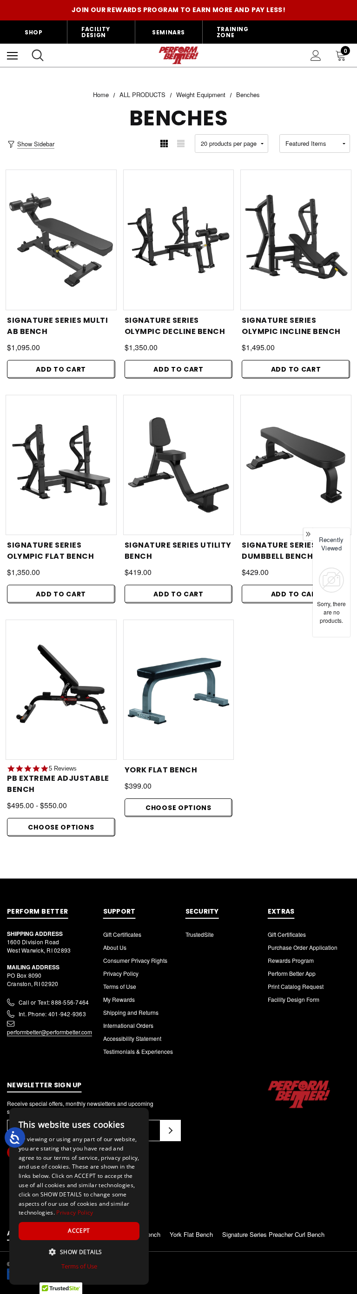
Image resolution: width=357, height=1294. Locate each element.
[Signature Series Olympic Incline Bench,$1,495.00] (296, 239)
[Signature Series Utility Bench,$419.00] (178, 465)
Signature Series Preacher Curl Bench (273, 1234)
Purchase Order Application (302, 947)
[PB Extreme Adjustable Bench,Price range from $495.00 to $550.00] (61, 689)
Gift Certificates (122, 934)
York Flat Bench (191, 1234)
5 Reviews (63, 768)
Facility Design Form (293, 999)
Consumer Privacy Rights (135, 960)
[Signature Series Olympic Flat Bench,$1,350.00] (61, 465)
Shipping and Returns (131, 1012)
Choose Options (61, 827)
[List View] (180, 143)
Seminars (168, 32)
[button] (79, 1251)
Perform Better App (292, 973)
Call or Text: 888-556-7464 (54, 1002)
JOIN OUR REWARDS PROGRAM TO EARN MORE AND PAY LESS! (178, 9)
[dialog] (79, 1196)
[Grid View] (164, 143)
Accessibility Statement (132, 1038)
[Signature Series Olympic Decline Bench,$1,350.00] (178, 239)
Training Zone (233, 32)
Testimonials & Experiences (138, 1051)
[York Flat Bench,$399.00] (178, 689)
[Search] (38, 55)
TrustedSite (199, 934)
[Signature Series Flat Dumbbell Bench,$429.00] (296, 465)
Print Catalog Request (296, 986)
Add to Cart (61, 369)
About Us (114, 947)
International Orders (128, 1025)
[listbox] (314, 143)
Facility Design (95, 32)
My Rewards (119, 999)
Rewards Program (291, 960)
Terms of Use (119, 986)
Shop (33, 32)
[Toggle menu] (12, 55)
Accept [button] (79, 1231)
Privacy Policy (121, 973)
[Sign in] (316, 55)
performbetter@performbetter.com (49, 1032)
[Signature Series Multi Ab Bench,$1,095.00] (61, 239)
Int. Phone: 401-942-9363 (52, 1014)
